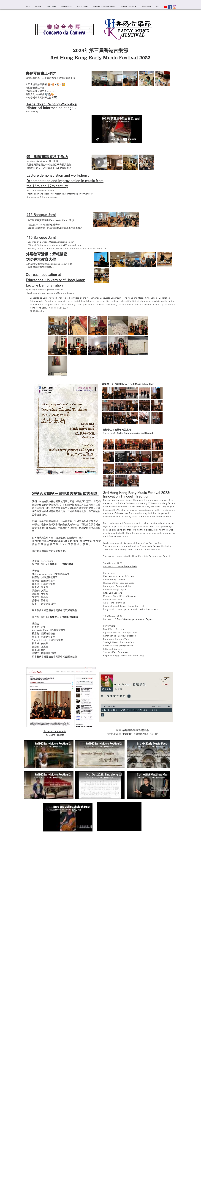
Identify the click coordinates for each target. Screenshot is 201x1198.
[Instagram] (174, 7)
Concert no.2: (128, 433)
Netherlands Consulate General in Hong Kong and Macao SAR (118, 298)
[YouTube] (165, 7)
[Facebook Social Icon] (170, 7)
